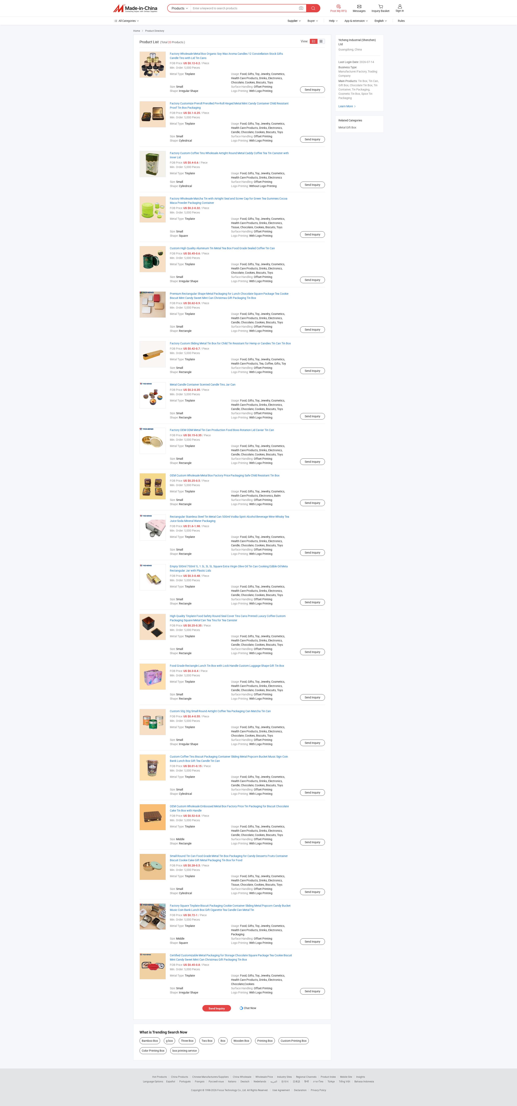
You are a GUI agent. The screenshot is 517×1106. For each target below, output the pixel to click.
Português (185, 1081)
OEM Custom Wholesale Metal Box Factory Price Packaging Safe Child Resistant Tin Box (225, 475)
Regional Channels (306, 1076)
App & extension (355, 21)
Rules (401, 21)
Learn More (347, 106)
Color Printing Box (153, 1050)
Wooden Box (241, 1041)
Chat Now (250, 1008)
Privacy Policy (318, 1090)
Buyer (311, 21)
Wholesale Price (264, 1076)
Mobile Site (346, 1076)
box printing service (184, 1050)
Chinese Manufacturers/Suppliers (210, 1076)
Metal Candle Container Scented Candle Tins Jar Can (202, 384)
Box (223, 1041)
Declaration (300, 1090)
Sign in (400, 11)
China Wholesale (242, 1076)
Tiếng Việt (344, 1081)
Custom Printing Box (294, 1041)
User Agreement (281, 1090)
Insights (360, 1076)
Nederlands (260, 1081)
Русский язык (216, 1081)
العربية (273, 1081)
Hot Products (159, 1076)
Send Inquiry (312, 89)
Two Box (207, 1041)
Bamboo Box (150, 1041)
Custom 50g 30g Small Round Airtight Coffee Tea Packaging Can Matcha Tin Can (220, 711)
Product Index (328, 1076)
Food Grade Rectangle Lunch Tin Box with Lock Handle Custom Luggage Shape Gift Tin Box (227, 666)
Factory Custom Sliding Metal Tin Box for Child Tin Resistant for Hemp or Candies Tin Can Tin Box (230, 343)
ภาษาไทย (318, 1081)
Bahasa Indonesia (364, 1081)
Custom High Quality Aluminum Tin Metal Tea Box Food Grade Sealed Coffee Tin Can (222, 248)
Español (170, 1081)
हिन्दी (306, 1081)
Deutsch (245, 1081)
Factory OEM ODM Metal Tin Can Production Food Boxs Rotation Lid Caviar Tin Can (222, 430)
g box (169, 1041)
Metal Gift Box (347, 127)
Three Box (187, 1041)
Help (332, 21)
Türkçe (331, 1081)
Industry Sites (284, 1076)
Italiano (232, 1081)
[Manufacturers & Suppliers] (135, 8)
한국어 (285, 1081)
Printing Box (265, 1041)
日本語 (296, 1081)
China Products (179, 1076)
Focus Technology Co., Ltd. (232, 1090)
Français (199, 1081)
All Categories (127, 21)
